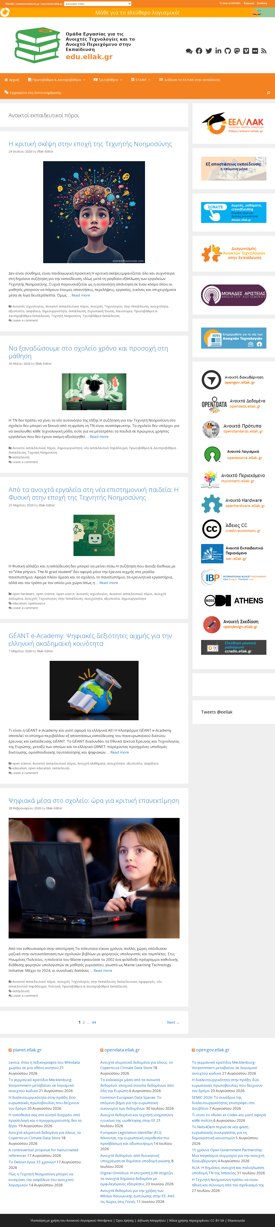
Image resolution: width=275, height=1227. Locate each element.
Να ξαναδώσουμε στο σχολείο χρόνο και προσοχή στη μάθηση (88, 352)
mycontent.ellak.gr (51, 4)
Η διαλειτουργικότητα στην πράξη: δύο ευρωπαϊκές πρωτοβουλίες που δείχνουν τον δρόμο (44, 1103)
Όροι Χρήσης (125, 1220)
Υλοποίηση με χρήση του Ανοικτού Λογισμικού (63, 1220)
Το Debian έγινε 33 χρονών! (32, 1161)
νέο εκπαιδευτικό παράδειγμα (105, 448)
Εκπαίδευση (77, 311)
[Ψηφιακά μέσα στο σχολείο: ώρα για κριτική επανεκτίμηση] (94, 877)
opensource (36, 603)
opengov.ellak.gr (213, 1050)
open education (39, 768)
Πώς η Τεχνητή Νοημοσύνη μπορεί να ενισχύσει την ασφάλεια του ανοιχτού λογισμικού (41, 1179)
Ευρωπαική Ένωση (100, 311)
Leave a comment (25, 320)
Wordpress (104, 1220)
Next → (173, 1022)
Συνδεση (262, 3)
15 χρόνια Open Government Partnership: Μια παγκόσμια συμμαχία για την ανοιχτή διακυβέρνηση (228, 1155)
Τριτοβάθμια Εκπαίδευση (100, 316)
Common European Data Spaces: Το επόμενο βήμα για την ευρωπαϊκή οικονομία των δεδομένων (130, 1103)
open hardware (23, 594)
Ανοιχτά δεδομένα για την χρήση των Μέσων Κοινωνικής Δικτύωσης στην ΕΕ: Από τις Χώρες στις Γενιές (137, 1196)
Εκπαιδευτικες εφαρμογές (136, 982)
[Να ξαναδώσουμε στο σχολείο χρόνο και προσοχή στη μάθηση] (94, 391)
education (19, 603)
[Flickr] (255, 51)
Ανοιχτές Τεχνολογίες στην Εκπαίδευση (119, 306)
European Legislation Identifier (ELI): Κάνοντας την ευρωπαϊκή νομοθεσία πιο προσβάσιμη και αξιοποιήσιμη (134, 1138)
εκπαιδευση (20, 457)
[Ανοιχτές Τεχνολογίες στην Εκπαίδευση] (73, 44)
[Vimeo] (246, 51)
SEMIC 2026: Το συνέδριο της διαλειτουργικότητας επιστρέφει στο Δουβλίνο (223, 1103)
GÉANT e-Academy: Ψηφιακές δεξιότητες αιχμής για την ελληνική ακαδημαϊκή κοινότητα (90, 639)
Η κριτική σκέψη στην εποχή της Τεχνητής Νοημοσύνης (90, 143)
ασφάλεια (33, 311)
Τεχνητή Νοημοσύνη (66, 316)
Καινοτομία (124, 311)
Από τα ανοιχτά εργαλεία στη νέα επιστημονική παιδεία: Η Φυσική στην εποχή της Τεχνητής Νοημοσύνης (94, 493)
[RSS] (263, 51)
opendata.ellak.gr (122, 1050)
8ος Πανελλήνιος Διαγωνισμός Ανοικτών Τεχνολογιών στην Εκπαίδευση (137, 12)
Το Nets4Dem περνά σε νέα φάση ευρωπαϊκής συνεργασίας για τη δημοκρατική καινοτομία (220, 1132)
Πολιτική (54, 986)
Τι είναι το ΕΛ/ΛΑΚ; (230, 3)
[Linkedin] (218, 51)
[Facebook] (199, 51)
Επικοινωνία (236, 1220)
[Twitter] (209, 51)
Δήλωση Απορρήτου (151, 1220)
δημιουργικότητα (54, 311)
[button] (85, 79)
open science (45, 594)
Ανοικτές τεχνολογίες (28, 306)
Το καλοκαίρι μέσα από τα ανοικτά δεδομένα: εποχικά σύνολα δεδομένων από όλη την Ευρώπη (137, 1085)
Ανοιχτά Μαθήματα (91, 763)
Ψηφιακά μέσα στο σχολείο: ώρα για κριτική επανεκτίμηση (94, 800)
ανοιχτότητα (159, 306)
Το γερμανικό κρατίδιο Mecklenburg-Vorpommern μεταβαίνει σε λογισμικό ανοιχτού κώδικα (41, 1085)
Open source (65, 594)
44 (94, 1022)
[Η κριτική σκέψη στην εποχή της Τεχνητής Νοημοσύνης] (94, 211)
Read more (81, 295)
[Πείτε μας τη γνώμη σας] (189, 51)
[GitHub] (228, 51)
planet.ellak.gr (27, 1050)
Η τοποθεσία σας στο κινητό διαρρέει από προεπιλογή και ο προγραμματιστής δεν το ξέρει (45, 1120)
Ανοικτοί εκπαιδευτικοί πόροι (67, 306)
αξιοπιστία (16, 311)
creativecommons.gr (27, 4)
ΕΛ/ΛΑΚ (10, 4)
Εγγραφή (249, 3)
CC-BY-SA (217, 1220)
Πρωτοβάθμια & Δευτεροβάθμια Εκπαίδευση (94, 986)
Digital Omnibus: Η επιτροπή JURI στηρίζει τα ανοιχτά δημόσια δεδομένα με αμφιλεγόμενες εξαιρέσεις (136, 1178)
